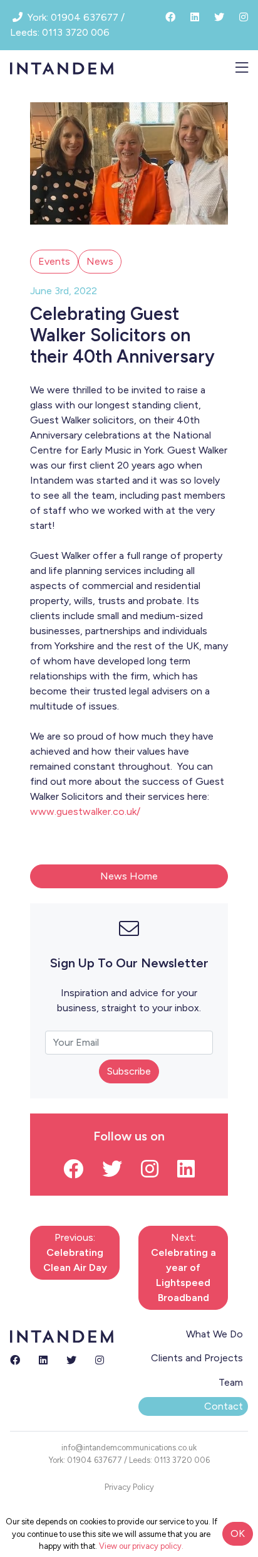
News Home (129, 876)
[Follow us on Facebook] (73, 1173)
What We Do (214, 1334)
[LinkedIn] (43, 1360)
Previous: (75, 1252)
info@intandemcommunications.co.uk (129, 1447)
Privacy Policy (129, 1487)
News (99, 261)
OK (237, 1533)
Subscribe (129, 1071)
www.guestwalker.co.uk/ (85, 811)
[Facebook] (15, 1360)
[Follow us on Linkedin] (186, 1173)
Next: (183, 1267)
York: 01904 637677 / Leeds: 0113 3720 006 (129, 1460)
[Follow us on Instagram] (149, 1173)
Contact (223, 1406)
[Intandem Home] (61, 67)
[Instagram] (99, 1360)
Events (54, 261)
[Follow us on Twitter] (112, 1173)
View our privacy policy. (141, 1546)
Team (231, 1382)
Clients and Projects (197, 1358)
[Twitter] (71, 1360)
